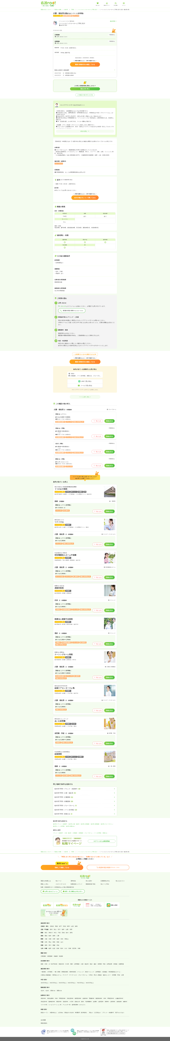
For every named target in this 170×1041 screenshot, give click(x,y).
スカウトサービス (61, 884)
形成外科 (65, 1001)
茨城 (63, 932)
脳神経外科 (52, 1001)
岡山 (50, 942)
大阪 (46, 939)
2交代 (42, 990)
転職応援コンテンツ (76, 884)
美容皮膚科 (50, 998)
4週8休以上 (53, 1012)
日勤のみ (52, 990)
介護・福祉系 (68, 833)
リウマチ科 (44, 1004)
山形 (72, 926)
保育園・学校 (101, 964)
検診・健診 (93, 964)
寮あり (91, 1012)
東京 (46, 932)
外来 (46, 964)
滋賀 (58, 939)
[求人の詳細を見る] (85, 500)
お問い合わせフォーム (51, 891)
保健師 (56, 956)
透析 (71, 964)
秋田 (68, 926)
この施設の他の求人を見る (85, 95)
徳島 (46, 945)
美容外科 (43, 998)
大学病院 (49, 971)
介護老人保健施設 (46, 975)
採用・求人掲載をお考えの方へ (74, 891)
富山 (55, 929)
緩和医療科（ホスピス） (79, 1004)
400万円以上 (53, 982)
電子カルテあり (119, 1012)
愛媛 (54, 945)
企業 (122, 975)
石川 (59, 929)
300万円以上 (44, 982)
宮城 (64, 926)
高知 (58, 945)
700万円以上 (81, 982)
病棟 (42, 964)
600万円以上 (72, 982)
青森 (56, 926)
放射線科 (119, 1001)
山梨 (67, 929)
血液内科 (85, 998)
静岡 (54, 935)
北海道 (52, 926)
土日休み (60, 1012)
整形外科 (59, 1001)
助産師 (61, 956)
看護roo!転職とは (46, 881)
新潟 (51, 929)
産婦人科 (77, 1001)
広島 (46, 942)
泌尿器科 (101, 1001)
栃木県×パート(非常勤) (59, 826)
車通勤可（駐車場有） (81, 1012)
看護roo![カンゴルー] (46, 9)
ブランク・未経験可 (58, 833)
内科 (56, 998)
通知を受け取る (85, 89)
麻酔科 (125, 1001)
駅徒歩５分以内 (69, 1012)
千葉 (59, 932)
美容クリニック (89, 971)
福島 (76, 926)
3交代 (47, 990)
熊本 (61, 948)
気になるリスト (120, 881)
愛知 (46, 935)
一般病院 (43, 971)
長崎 (57, 948)
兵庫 (54, 939)
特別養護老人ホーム (114, 971)
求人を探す (89, 881)
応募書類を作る (105, 881)
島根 (58, 942)
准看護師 (81, 833)
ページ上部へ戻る (84, 397)
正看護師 (75, 833)
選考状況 (73, 881)
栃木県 (66, 9)
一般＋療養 (57, 971)
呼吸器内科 (62, 998)
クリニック (80, 971)
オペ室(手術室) (53, 964)
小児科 (71, 1001)
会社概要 (43, 1020)
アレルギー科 (66, 1004)
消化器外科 (44, 1001)
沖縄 (79, 948)
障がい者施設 (98, 975)
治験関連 (121, 964)
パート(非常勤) (97, 833)
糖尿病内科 (99, 998)
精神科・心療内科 (110, 1001)
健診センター (107, 975)
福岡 (50, 948)
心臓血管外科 (119, 998)
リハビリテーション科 (55, 1004)
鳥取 (54, 942)
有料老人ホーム (56, 975)
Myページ (58, 881)
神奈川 (51, 932)
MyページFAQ (105, 884)
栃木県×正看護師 (85, 824)
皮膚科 (95, 1001)
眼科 (82, 1001)
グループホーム (88, 833)
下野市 (72, 9)
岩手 (60, 926)
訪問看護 (76, 964)
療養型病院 (65, 971)
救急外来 (61, 964)
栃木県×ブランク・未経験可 (60, 824)
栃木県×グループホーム (107, 824)
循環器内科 (78, 998)
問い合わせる (62, 306)
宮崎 (69, 948)
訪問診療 (109, 964)
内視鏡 (115, 964)
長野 (71, 929)
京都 (50, 939)
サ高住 (91, 975)
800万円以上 (90, 982)
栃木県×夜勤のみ (70, 826)
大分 (65, 948)
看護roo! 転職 (57, 9)
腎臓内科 (91, 998)
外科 (105, 998)
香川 (50, 945)
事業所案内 (44, 1023)
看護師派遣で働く (91, 884)
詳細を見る (109, 421)
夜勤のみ (105, 833)
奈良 (62, 939)
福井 (63, 929)
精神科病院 (73, 971)
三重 (58, 935)
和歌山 (66, 939)
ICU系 (67, 964)
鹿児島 (74, 948)
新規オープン (44, 1012)
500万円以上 (62, 982)
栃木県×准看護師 (95, 824)
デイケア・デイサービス (70, 975)
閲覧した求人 (44, 884)
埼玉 (55, 932)
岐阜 (50, 935)
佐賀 (54, 948)
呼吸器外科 (110, 998)
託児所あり (97, 1012)
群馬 (71, 932)
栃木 (67, 932)
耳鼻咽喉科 (88, 1001)
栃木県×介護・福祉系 (74, 824)
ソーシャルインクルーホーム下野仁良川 (87, 9)
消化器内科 (70, 998)
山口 (62, 942)
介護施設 (104, 971)
